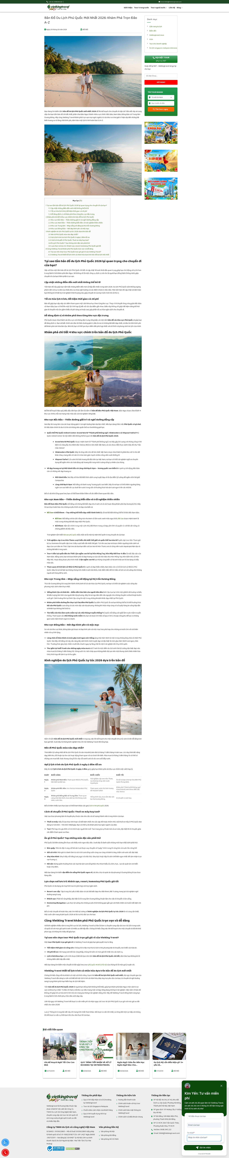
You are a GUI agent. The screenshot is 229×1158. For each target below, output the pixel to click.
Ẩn (81, 200)
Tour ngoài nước (158, 7)
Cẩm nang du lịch (155, 26)
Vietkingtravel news (156, 35)
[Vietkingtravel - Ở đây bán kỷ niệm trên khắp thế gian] (58, 7)
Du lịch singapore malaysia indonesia (163, 48)
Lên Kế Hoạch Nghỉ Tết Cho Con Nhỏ (59, 1064)
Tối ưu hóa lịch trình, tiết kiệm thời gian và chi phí (67, 211)
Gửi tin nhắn (205, 1147)
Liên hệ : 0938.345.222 (55, 2)
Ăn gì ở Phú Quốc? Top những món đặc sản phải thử (69, 243)
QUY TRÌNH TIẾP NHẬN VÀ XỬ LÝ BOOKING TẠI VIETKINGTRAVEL (96, 1064)
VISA (151, 39)
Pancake (208, 1153)
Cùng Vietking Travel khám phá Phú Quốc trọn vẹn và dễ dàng (69, 248)
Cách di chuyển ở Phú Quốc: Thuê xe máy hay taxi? (68, 240)
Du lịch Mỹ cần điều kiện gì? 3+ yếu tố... (168, 1064)
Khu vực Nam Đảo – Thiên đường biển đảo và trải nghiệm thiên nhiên (75, 222)
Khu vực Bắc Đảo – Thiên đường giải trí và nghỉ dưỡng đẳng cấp (73, 219)
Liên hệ (172, 7)
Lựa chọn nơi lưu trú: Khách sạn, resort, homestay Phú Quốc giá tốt (74, 246)
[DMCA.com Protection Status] (73, 1148)
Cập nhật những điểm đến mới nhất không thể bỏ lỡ (68, 208)
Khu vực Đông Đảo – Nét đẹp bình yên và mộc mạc (68, 228)
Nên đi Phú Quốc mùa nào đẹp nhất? (63, 234)
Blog (179, 7)
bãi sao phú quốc (69, 534)
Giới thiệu (128, 7)
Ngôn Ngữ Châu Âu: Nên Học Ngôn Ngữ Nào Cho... (130, 1064)
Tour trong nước (141, 7)
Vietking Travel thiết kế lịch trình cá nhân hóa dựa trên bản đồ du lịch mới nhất (78, 254)
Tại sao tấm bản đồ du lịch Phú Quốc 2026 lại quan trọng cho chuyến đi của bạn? (76, 205)
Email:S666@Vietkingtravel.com (171, 2)
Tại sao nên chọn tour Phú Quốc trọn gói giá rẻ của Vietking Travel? (74, 251)
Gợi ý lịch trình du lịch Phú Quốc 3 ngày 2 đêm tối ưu (69, 237)
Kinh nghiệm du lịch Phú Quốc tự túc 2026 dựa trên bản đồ (68, 231)
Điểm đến (152, 30)
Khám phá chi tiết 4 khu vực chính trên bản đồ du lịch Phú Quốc (70, 217)
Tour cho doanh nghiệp (158, 43)
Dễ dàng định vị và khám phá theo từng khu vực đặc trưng (71, 214)
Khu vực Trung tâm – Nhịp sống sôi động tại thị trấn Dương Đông (74, 225)
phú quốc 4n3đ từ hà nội (97, 964)
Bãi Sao (50, 512)
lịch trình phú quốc (97, 805)
